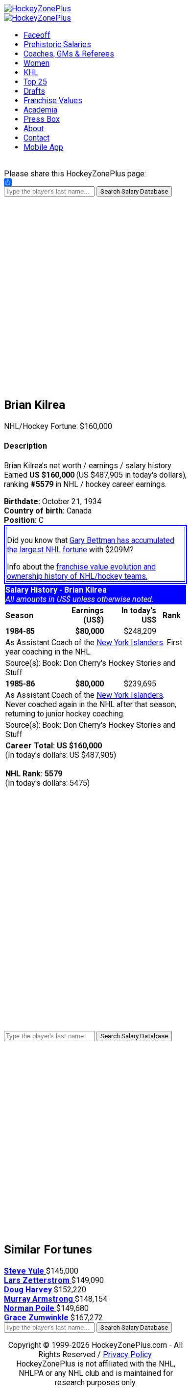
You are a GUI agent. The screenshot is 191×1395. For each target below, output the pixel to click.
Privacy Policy (127, 1354)
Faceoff (37, 35)
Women (36, 63)
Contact (36, 137)
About (34, 128)
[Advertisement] (95, 292)
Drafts (34, 91)
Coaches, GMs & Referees (69, 53)
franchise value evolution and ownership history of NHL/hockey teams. (81, 571)
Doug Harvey (29, 1289)
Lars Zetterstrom (38, 1280)
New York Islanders (129, 642)
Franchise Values (53, 100)
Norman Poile (30, 1308)
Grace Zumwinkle (37, 1317)
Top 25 (35, 81)
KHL (31, 72)
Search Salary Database (134, 191)
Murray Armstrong (39, 1299)
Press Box (42, 119)
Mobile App (43, 147)
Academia (40, 109)
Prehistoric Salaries (57, 44)
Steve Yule (25, 1271)
